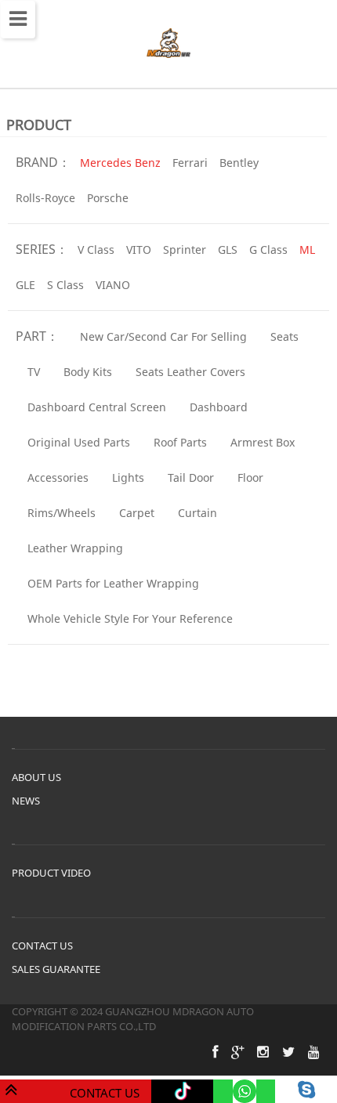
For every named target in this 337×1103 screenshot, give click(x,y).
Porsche (108, 197)
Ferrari (190, 162)
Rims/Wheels (61, 512)
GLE (25, 284)
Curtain (197, 512)
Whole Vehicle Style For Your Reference (130, 618)
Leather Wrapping (75, 548)
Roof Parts (180, 442)
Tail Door (191, 477)
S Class (65, 284)
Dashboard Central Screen (96, 407)
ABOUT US (36, 777)
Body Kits (87, 371)
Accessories (58, 477)
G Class (268, 249)
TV (33, 371)
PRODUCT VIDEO (51, 873)
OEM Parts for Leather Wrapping (113, 583)
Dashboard (219, 407)
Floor (250, 477)
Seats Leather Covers (190, 371)
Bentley (239, 162)
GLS (227, 249)
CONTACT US (42, 945)
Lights (128, 477)
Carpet (136, 512)
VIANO (113, 284)
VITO (138, 249)
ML (307, 249)
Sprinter (184, 249)
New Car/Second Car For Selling (163, 336)
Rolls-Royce (45, 197)
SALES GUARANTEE (56, 969)
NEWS (26, 801)
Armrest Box (262, 442)
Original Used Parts (78, 442)
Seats (284, 336)
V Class (96, 249)
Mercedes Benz (120, 162)
